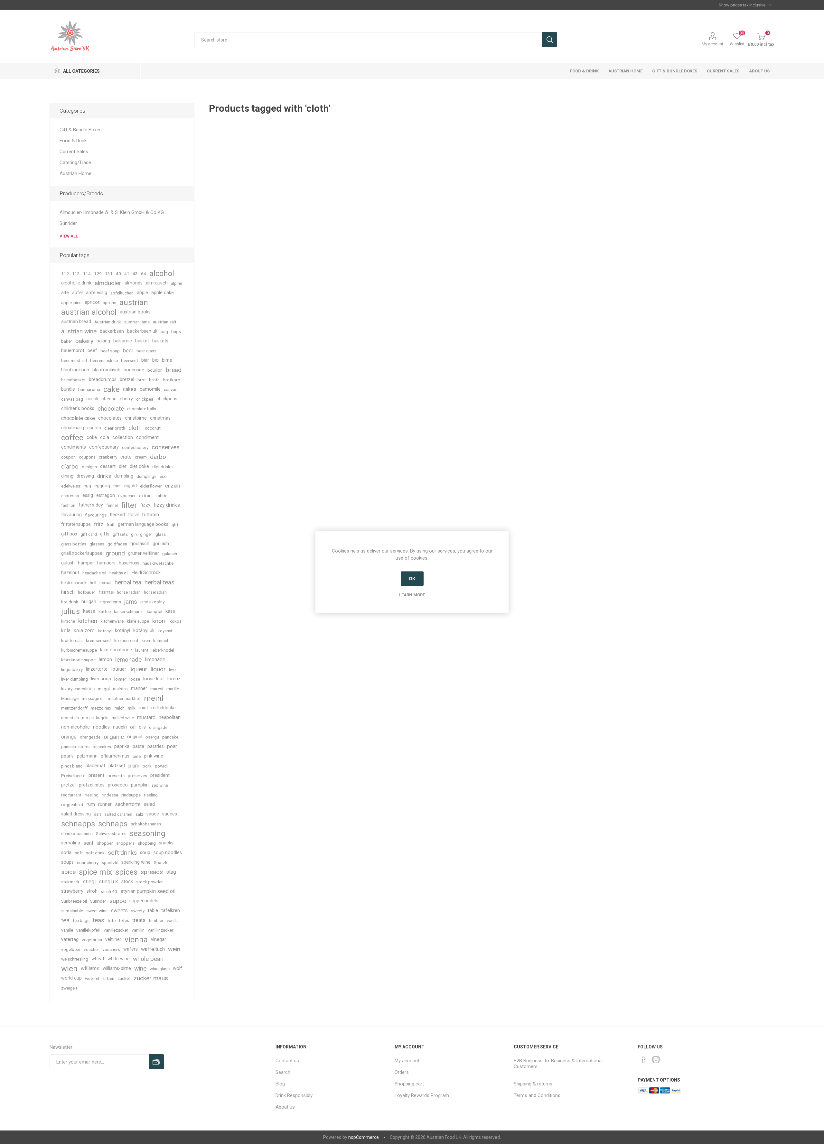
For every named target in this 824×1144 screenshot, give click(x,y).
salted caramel (118, 814)
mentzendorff (74, 708)
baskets (160, 341)
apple (142, 292)
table (153, 910)
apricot (92, 302)
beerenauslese (104, 360)
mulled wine (123, 717)
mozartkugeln (95, 717)
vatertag (70, 939)
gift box (69, 534)
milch (120, 708)
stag (171, 872)
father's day (91, 505)
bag (164, 331)
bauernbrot (72, 350)
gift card (88, 534)
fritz (98, 524)
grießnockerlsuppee (81, 553)
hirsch (68, 592)
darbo (158, 456)
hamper (86, 563)
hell (93, 582)
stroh (92, 891)
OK (412, 578)
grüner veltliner (143, 553)
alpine (176, 283)
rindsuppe (131, 794)
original (134, 736)
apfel (77, 292)
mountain (70, 717)
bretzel (127, 379)
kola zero (84, 631)
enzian (172, 486)
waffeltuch (153, 949)
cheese (109, 399)
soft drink (95, 852)
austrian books (135, 312)
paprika (121, 746)
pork (147, 765)
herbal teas (159, 582)
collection (122, 437)
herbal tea (128, 582)
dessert (108, 466)
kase (170, 611)
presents (116, 775)
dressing (85, 476)
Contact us (287, 1061)
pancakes (102, 746)
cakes (129, 389)
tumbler (156, 920)
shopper (105, 843)
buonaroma (89, 389)
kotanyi (105, 630)
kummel (160, 640)
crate (126, 457)
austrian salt (164, 321)
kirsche (68, 621)
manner (139, 688)
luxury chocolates (78, 688)
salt (97, 814)
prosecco (118, 785)
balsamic (122, 341)
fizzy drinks (167, 505)
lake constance (116, 650)
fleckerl (117, 514)
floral (133, 514)
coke (92, 437)
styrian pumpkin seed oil (147, 891)
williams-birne (117, 968)
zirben (108, 978)
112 (65, 273)
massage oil (93, 698)
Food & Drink (73, 141)
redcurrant (71, 794)
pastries (155, 746)
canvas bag (72, 399)
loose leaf (153, 679)
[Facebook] (644, 1059)
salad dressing (76, 814)
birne (167, 360)
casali (92, 399)
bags (176, 331)
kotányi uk (143, 630)
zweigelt (69, 988)
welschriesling (74, 959)
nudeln (120, 727)
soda (66, 852)
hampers (106, 563)
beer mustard (74, 360)
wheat (97, 959)
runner (105, 804)
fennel (112, 505)
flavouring (71, 514)
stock (127, 881)
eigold (130, 485)
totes (124, 920)
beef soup (110, 350)
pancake (170, 736)
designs (89, 466)
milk (132, 708)
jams (130, 601)
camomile (150, 389)
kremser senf (98, 640)
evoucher (127, 495)
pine (137, 756)
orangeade (90, 736)
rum (91, 804)
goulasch (139, 543)
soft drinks (122, 852)
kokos (176, 621)
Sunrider (68, 223)
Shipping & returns (533, 1084)
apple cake (162, 292)
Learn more (412, 594)
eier (117, 485)
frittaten (150, 514)
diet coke (139, 466)
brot (141, 379)
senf (88, 843)
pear (172, 746)
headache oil (94, 572)
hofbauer (86, 592)
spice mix (95, 872)
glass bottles (73, 543)
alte (65, 292)
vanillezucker (116, 930)
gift (175, 524)
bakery (84, 341)
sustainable (72, 910)
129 (98, 273)
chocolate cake (78, 418)
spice (68, 872)
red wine (160, 785)
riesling (91, 794)
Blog (280, 1084)
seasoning (147, 833)
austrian (133, 302)
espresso (70, 495)
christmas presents (81, 428)
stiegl (89, 882)
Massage (70, 698)
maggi (104, 688)
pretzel (68, 785)
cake (111, 389)
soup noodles (168, 852)
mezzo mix (101, 708)
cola (104, 437)
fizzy (145, 505)
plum (133, 766)
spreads (152, 872)
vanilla (173, 920)
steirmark (70, 881)
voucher (91, 949)
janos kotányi (152, 601)
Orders (402, 1072)
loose (134, 679)
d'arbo (70, 466)
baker (66, 341)
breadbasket (73, 379)
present (96, 775)
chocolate (111, 408)
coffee (72, 437)
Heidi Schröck (146, 572)
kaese (89, 611)
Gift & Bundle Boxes (81, 130)
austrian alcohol (89, 312)
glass (160, 534)
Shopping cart (409, 1084)
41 (126, 273)
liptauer (118, 669)
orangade (158, 727)
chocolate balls (141, 408)
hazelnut (70, 572)
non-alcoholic (75, 727)
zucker (123, 978)
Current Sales (74, 151)
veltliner (113, 939)
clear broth (114, 428)
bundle (68, 389)
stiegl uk (108, 882)
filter (129, 505)
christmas (160, 418)
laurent (141, 650)
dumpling (123, 476)
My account (712, 44)
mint (143, 708)
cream (141, 457)
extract (146, 495)
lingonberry (72, 669)
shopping (147, 843)
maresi (156, 688)
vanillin (138, 930)
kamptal (154, 611)
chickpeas (166, 399)
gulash (68, 563)
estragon (105, 495)
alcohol (161, 273)
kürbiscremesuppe (79, 650)
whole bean (148, 959)
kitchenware (112, 621)
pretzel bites (92, 785)
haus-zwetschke (158, 563)
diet (122, 466)
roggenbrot (72, 804)
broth (154, 379)
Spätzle (161, 862)
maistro (120, 688)
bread (174, 370)
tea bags (81, 920)
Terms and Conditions (537, 1095)
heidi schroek (74, 582)
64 (143, 273)
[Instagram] (656, 1059)
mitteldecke (163, 708)
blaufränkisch (106, 370)
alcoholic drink (76, 283)
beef (92, 350)
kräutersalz (72, 640)
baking (103, 341)
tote (112, 920)
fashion (68, 505)
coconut (153, 428)
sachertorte (128, 804)
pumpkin (140, 785)
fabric (161, 495)
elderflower (151, 485)
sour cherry (87, 862)
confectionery (135, 447)
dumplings (146, 476)
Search (549, 39)
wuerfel (92, 978)
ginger (146, 534)
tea (65, 920)
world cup (71, 978)
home (106, 592)
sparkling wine (136, 862)
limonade (155, 659)
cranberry (108, 457)
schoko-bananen (77, 833)
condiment (147, 437)
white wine (119, 959)
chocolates (110, 418)
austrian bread (76, 321)
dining (67, 476)
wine (140, 968)
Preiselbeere (73, 775)
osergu (152, 736)
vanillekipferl (88, 930)
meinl (154, 698)
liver (173, 669)
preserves (137, 775)
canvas (170, 389)
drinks (104, 476)
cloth (135, 428)
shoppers (125, 843)
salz (139, 814)
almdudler (108, 283)
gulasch (169, 553)
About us (285, 1107)
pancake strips (75, 746)
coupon (68, 457)
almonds (134, 283)
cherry (126, 399)
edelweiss (70, 485)
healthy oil (118, 572)
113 (76, 273)
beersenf (129, 360)
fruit (111, 524)
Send (156, 1061)
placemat (95, 765)
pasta (138, 746)
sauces (169, 814)
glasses (96, 543)
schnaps (112, 823)
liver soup (101, 679)
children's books (77, 408)
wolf (177, 968)
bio (155, 360)
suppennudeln (143, 901)
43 (135, 273)
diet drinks (162, 466)
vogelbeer (70, 949)
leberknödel (163, 650)
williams (90, 968)
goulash (161, 543)
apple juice (71, 302)
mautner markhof (124, 698)
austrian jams (137, 321)
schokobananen (146, 823)
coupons (87, 457)
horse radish (129, 592)
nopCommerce (363, 1137)
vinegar (158, 939)
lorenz (174, 679)
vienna (136, 939)
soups (67, 862)
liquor (158, 669)
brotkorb (171, 379)
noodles (101, 727)
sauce (152, 814)
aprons (109, 302)
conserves (166, 447)
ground (115, 553)
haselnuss (129, 563)
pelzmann (87, 756)
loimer (120, 679)
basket (142, 341)
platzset (116, 765)
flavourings (96, 514)
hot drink (69, 601)
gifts (104, 534)
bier (145, 360)
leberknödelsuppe (78, 659)
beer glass (146, 350)
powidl (161, 765)
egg (87, 485)
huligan (88, 601)
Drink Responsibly (294, 1095)
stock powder (149, 881)
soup (145, 852)
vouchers (111, 949)
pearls (67, 756)
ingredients (110, 601)
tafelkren (170, 910)
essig (87, 495)
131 (109, 273)
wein (174, 949)
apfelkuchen (122, 292)
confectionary (104, 447)
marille (172, 688)
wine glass (160, 968)
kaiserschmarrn (129, 611)
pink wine (153, 756)
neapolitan (170, 717)
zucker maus (151, 978)
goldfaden (117, 543)
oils (142, 727)
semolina (70, 843)
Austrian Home (75, 173)
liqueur (138, 669)
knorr (159, 621)
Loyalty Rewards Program (422, 1095)
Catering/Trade (75, 162)
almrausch (157, 283)
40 (118, 273)
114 (87, 273)
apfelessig (96, 292)
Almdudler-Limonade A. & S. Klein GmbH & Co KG (112, 212)
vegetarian (92, 939)
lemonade (128, 659)
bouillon (155, 370)
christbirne (136, 418)
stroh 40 (109, 891)
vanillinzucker (160, 930)
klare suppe (138, 621)
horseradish (155, 592)
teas (98, 920)
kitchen (87, 621)
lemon (105, 659)
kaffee (104, 611)
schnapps (78, 823)
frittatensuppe (76, 524)
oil (133, 727)
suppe (117, 901)
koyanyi (165, 630)
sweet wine (97, 910)
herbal (105, 582)
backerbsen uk (142, 331)
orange (69, 737)
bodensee (134, 370)
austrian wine (79, 331)
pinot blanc (71, 765)
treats (138, 920)
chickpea (144, 399)
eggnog (102, 485)
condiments (73, 447)
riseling (151, 794)
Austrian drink (107, 321)
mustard (146, 717)
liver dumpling (74, 679)
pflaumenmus (115, 756)
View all (69, 236)
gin (134, 534)
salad (149, 804)
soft (79, 852)
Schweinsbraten (111, 833)
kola (65, 631)
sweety (138, 910)
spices (126, 872)
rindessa (110, 794)
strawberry (72, 891)
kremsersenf (126, 640)
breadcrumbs (103, 379)
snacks (166, 843)
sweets (119, 910)
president (160, 775)
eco (163, 476)
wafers (130, 949)
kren (146, 640)
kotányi (122, 630)
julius (70, 611)
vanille (67, 930)
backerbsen (112, 331)
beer (128, 351)
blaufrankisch (75, 370)
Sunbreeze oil (74, 901)
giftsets (120, 534)
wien (69, 968)
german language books (143, 524)
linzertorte (97, 669)
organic (114, 736)
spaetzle (110, 862)
